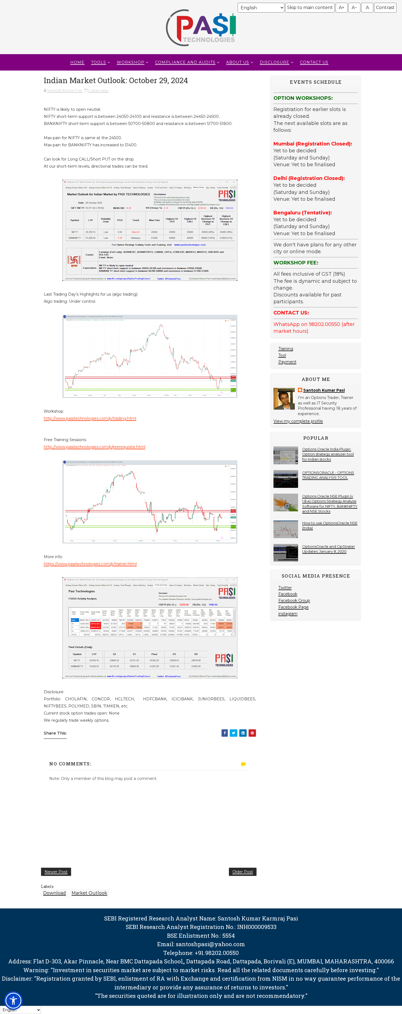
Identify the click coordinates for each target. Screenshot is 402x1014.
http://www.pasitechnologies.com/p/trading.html (90, 418)
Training (285, 348)
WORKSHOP (130, 62)
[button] (13, 1001)
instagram (288, 613)
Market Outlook (89, 893)
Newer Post (56, 871)
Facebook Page (293, 607)
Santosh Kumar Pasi (324, 390)
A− (354, 7)
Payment (287, 361)
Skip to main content (310, 7)
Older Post (242, 871)
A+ (341, 7)
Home (77, 62)
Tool (282, 355)
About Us (237, 62)
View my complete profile (298, 421)
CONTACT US (314, 62)
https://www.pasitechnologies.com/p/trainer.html (90, 563)
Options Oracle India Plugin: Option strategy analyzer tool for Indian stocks (328, 454)
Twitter (285, 587)
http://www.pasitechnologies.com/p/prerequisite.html (94, 446)
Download (54, 893)
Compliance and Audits (185, 62)
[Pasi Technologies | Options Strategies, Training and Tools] (201, 48)
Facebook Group (294, 600)
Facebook (287, 594)
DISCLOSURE (274, 62)
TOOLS (98, 62)
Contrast (385, 7)
